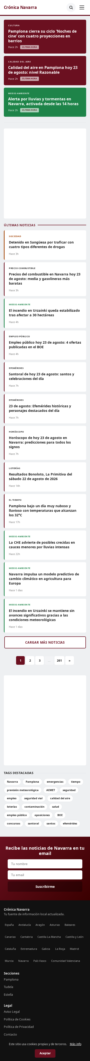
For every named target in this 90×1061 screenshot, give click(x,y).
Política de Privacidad (19, 1027)
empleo (12, 798)
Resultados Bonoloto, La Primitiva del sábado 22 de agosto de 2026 (40, 476)
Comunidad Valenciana (65, 961)
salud (55, 806)
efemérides (70, 823)
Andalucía (24, 925)
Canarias (10, 937)
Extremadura (29, 949)
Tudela (8, 987)
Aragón (40, 925)
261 (59, 661)
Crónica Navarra (20, 7)
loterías (12, 806)
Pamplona (32, 781)
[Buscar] (71, 7)
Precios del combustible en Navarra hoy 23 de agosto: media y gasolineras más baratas (44, 279)
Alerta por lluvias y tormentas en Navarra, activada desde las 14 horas (43, 101)
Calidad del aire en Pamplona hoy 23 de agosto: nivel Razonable (43, 70)
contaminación (34, 806)
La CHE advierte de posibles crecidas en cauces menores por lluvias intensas (42, 544)
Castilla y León (75, 937)
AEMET (50, 790)
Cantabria (26, 937)
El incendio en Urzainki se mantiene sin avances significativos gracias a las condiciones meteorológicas (41, 615)
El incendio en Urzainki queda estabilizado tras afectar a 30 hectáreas (44, 312)
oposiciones (42, 815)
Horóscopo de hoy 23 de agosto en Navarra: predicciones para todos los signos (40, 442)
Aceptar (45, 1053)
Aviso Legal (12, 1012)
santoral (33, 823)
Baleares (70, 925)
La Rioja (60, 949)
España (9, 925)
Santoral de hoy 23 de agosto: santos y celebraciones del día (41, 376)
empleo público (17, 815)
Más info (75, 1044)
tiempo (75, 781)
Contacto (10, 1034)
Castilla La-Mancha (49, 937)
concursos (13, 823)
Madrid (74, 949)
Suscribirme (45, 886)
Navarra (12, 781)
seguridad (69, 790)
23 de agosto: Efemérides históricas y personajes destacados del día (40, 408)
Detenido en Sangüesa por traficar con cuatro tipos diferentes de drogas (41, 244)
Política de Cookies (17, 1019)
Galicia (46, 949)
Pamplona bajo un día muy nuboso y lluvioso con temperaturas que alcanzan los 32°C (42, 510)
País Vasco (39, 961)
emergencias (55, 781)
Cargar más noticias (45, 642)
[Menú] (82, 7)
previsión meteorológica (23, 790)
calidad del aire (60, 798)
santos (51, 823)
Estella (8, 995)
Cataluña (10, 949)
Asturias (55, 925)
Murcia (9, 961)
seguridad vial (33, 798)
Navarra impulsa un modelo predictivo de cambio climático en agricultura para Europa (44, 578)
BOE (60, 815)
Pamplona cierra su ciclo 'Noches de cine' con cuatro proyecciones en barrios (42, 36)
